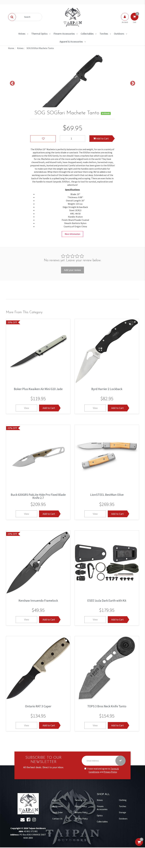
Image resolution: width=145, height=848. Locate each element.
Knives (21, 33)
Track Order (57, 812)
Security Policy (81, 818)
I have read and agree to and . (103, 770)
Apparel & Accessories (71, 41)
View (26, 408)
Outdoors (119, 33)
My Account (57, 806)
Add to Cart (102, 138)
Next (133, 83)
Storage (122, 812)
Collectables (87, 33)
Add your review (72, 270)
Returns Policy (81, 812)
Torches (104, 33)
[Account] (125, 19)
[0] (139, 844)
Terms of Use (81, 800)
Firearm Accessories (64, 33)
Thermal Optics (39, 33)
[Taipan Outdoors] (72, 16)
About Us (56, 800)
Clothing (122, 800)
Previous (12, 83)
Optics (100, 815)
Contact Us (57, 818)
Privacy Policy (110, 771)
